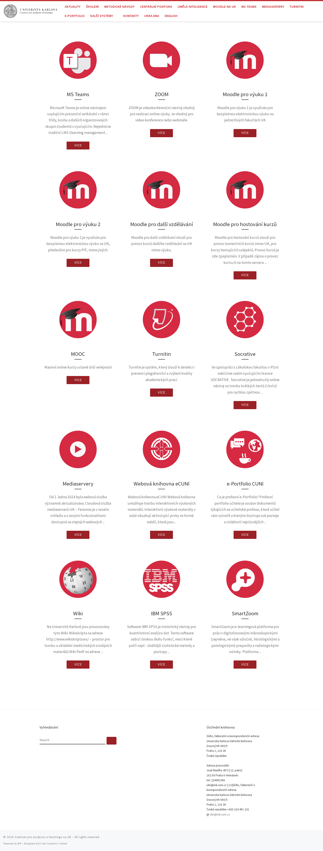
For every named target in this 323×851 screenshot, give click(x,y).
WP (19, 843)
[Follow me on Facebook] (306, 838)
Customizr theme (56, 843)
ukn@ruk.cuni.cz (220, 814)
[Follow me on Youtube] (312, 838)
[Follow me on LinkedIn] (318, 838)
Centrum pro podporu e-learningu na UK (43, 837)
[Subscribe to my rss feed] (293, 838)
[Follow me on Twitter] (300, 838)
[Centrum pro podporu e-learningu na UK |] (30, 10)
